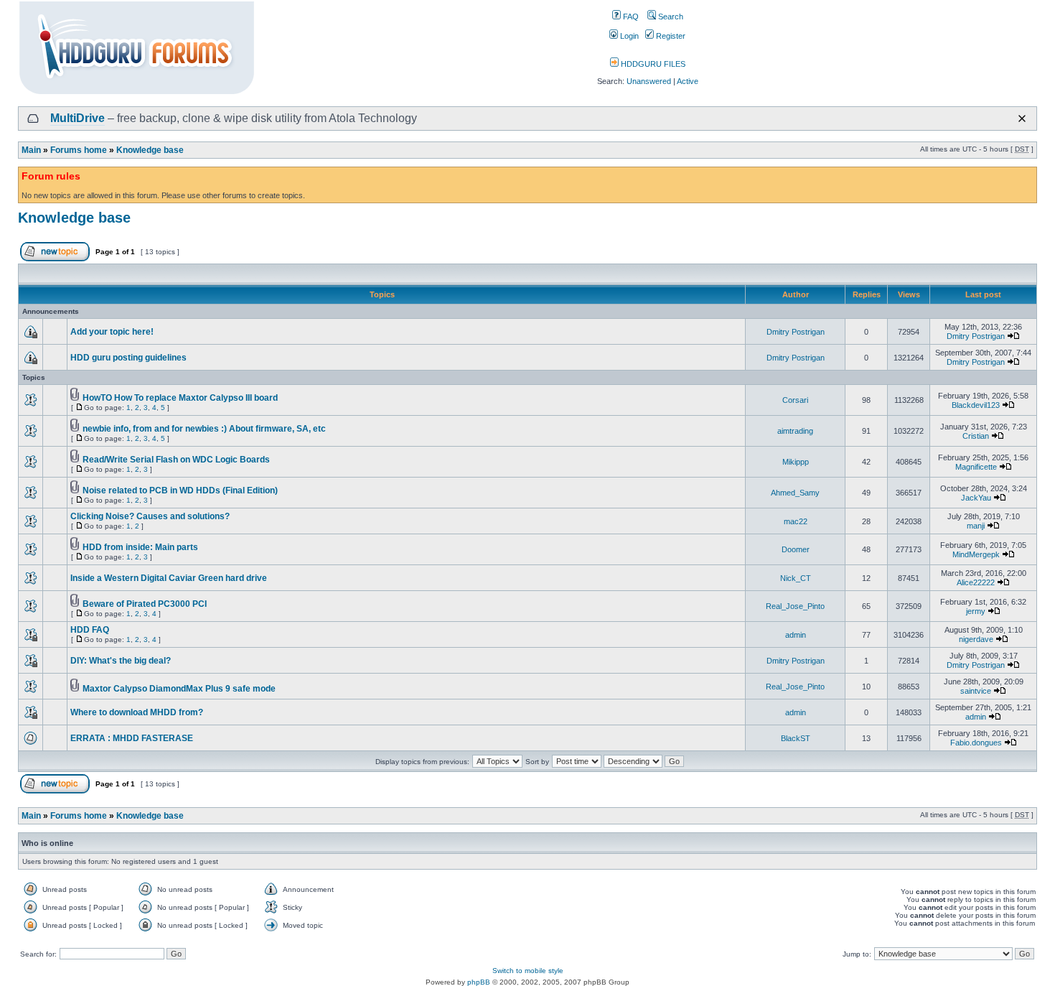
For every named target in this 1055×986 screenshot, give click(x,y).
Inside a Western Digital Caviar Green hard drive (168, 578)
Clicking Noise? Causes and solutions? (150, 516)
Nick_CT (795, 578)
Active (687, 81)
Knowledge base (150, 150)
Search (669, 16)
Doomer (796, 549)
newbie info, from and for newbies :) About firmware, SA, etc (204, 429)
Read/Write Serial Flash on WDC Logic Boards (176, 460)
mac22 (795, 521)
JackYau (976, 497)
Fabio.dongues (976, 742)
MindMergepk (976, 554)
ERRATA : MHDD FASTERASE (131, 738)
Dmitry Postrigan (795, 331)
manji (976, 525)
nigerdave (976, 639)
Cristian (975, 436)
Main (31, 150)
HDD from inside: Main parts (140, 547)
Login (628, 36)
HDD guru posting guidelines (128, 358)
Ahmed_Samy (795, 492)
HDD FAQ (89, 630)
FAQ (630, 16)
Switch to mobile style (527, 971)
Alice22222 (976, 582)
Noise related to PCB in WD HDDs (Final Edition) (180, 490)
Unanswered (649, 81)
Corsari (795, 400)
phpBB (478, 982)
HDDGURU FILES (652, 64)
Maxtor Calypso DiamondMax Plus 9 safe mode (179, 689)
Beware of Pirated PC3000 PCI (145, 604)
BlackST (795, 738)
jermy (975, 611)
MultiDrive (77, 118)
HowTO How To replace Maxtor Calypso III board (180, 398)
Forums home (78, 150)
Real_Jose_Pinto (795, 606)
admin (795, 635)
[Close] (1022, 118)
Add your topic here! (112, 332)
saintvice (975, 691)
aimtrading (795, 431)
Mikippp (795, 461)
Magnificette (976, 466)
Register (669, 36)
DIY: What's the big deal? (120, 661)
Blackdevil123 (976, 405)
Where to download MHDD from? (136, 712)
